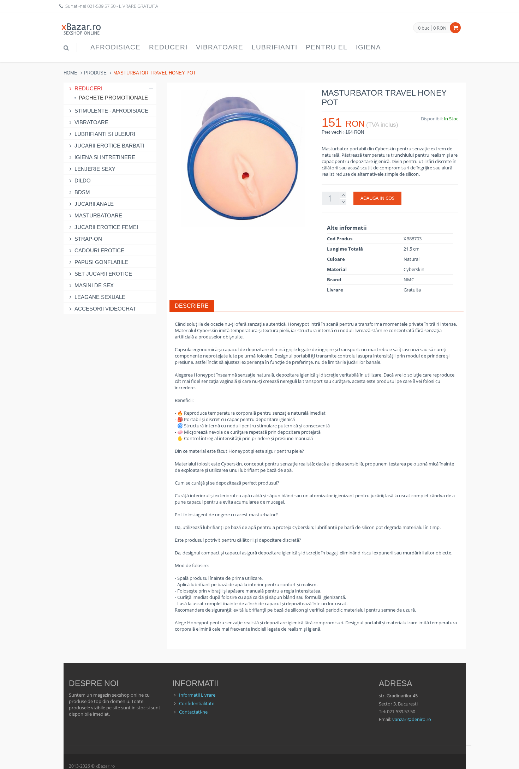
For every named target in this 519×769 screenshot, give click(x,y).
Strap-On (88, 239)
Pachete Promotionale (113, 98)
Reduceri (168, 47)
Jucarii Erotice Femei (106, 227)
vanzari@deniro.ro (411, 719)
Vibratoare (219, 47)
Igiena (368, 47)
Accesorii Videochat (105, 309)
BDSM (82, 192)
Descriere (192, 306)
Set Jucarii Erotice (103, 274)
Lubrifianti (274, 47)
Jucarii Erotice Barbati (109, 146)
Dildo (82, 181)
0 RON (440, 28)
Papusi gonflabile (101, 262)
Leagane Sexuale (99, 297)
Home (70, 73)
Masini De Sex (94, 285)
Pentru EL (326, 47)
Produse (95, 73)
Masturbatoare (98, 215)
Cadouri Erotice (99, 250)
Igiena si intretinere (104, 157)
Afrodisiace (115, 47)
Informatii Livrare (197, 695)
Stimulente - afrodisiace (111, 111)
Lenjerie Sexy (94, 169)
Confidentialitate (196, 703)
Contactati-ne (193, 712)
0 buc (423, 28)
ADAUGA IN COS (377, 198)
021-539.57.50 (101, 6)
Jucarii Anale (94, 204)
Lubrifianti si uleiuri (104, 134)
